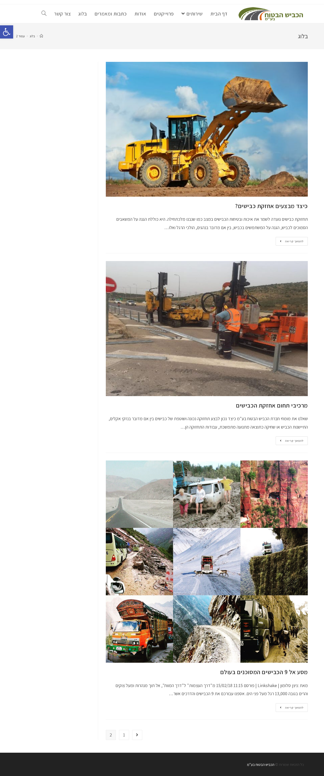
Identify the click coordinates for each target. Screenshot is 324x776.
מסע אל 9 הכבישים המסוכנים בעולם (264, 672)
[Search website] (44, 13)
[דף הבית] (41, 36)
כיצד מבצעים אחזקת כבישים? (271, 206)
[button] (6, 32)
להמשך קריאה (289, 242)
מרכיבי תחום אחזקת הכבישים (272, 405)
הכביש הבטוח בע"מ (260, 764)
